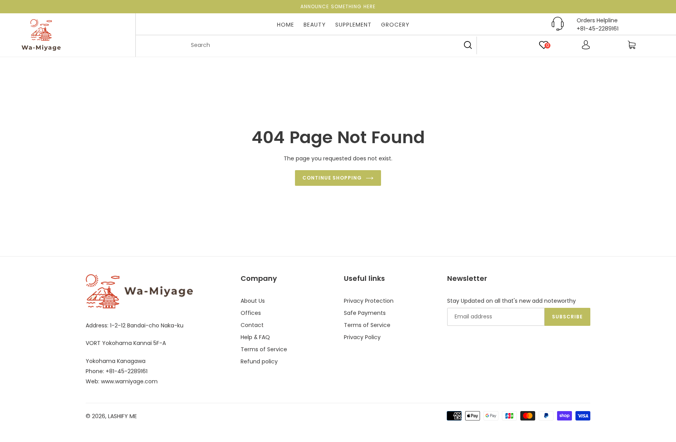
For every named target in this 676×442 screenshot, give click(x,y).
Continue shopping (332, 177)
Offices (251, 313)
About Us (253, 301)
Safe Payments (365, 313)
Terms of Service (264, 349)
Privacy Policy (362, 337)
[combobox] (330, 45)
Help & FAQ (255, 337)
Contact (252, 325)
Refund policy (259, 361)
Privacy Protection (369, 301)
